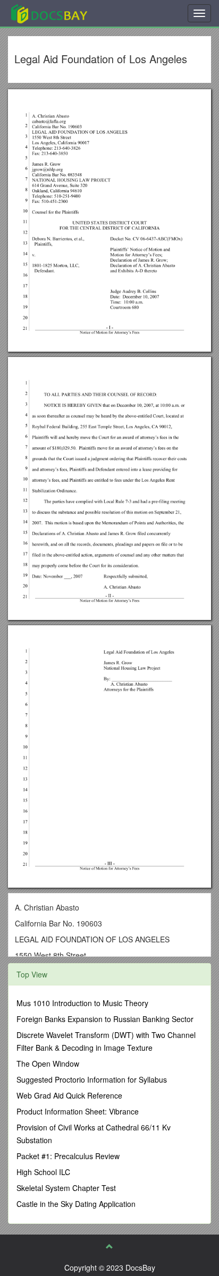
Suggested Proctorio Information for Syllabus (91, 1079)
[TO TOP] (109, 1246)
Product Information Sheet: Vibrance (77, 1111)
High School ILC (43, 1172)
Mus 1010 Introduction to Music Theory (82, 1003)
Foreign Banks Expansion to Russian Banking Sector (104, 1019)
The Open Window (47, 1063)
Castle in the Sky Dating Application (76, 1203)
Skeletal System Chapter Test (66, 1188)
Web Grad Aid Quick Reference (69, 1095)
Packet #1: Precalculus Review (68, 1156)
